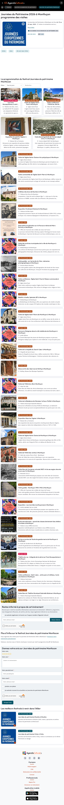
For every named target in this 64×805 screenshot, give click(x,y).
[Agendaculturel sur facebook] (29, 758)
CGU (32, 769)
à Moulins (32, 717)
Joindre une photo (10, 686)
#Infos (3, 51)
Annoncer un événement (32, 785)
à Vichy (31, 734)
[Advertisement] (32, 65)
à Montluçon (11, 106)
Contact (32, 774)
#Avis (11, 51)
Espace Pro (32, 782)
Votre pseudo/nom (7, 670)
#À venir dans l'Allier (22, 51)
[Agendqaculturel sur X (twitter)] (25, 758)
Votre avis (5, 657)
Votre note (5, 651)
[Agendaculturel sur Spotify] (38, 758)
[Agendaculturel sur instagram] (34, 758)
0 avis (42, 34)
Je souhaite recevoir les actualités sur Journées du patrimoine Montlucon (27, 690)
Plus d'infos (31, 27)
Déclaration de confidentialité (32, 772)
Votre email (5, 678)
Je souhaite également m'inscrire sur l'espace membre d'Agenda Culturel (26, 615)
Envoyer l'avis (8, 702)
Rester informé (56, 620)
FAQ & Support (32, 766)
